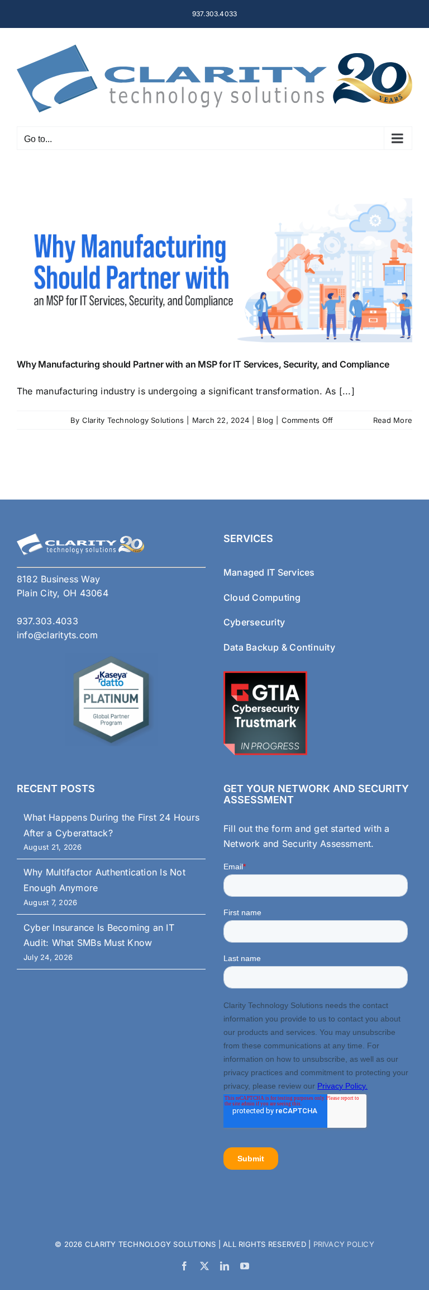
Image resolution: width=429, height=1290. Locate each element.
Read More (392, 420)
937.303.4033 (214, 14)
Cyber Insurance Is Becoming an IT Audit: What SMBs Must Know (98, 935)
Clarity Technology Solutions (133, 420)
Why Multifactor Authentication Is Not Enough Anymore (104, 880)
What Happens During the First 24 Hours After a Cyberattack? (111, 825)
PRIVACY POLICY (342, 1244)
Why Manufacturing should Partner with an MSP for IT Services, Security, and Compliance (203, 364)
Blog (265, 420)
